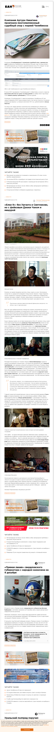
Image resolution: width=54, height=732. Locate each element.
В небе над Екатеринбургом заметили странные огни (22, 699)
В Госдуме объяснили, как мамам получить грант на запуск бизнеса (26, 692)
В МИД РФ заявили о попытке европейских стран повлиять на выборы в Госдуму (28, 549)
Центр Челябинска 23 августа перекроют (19, 546)
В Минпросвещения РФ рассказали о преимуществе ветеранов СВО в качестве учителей (27, 182)
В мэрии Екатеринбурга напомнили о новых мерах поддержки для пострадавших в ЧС (26, 542)
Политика (7, 645)
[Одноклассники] (43, 125)
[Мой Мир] (47, 125)
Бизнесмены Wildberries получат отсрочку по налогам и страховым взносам (26, 695)
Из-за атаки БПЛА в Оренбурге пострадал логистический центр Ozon (27, 179)
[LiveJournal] (49, 125)
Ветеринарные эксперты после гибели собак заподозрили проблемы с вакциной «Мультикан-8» (27, 186)
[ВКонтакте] (41, 125)
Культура (13, 493)
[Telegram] (45, 125)
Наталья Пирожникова (43, 200)
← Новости (7, 12)
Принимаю (27, 729)
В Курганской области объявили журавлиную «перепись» (24, 190)
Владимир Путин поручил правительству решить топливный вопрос (27, 552)
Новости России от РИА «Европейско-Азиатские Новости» (10, 6)
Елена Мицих (43, 15)
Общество (7, 493)
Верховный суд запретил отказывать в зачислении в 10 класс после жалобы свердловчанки (26, 176)
